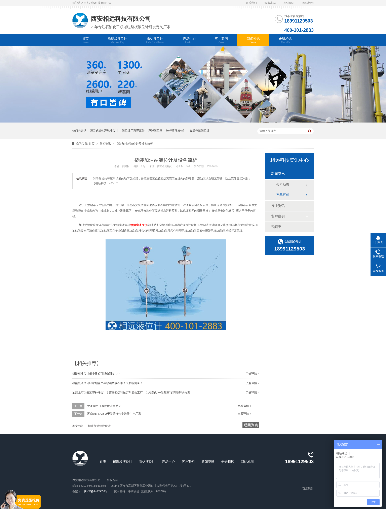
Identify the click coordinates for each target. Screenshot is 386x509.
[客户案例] (193, 121)
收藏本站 (270, 2)
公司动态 (282, 184)
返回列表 (251, 425)
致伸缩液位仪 (138, 225)
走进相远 (285, 40)
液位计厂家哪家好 (133, 130)
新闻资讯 (253, 40)
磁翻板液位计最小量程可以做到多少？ (96, 373)
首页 (85, 40)
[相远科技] (80, 17)
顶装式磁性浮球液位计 (104, 130)
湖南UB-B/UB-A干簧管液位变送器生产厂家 (114, 413)
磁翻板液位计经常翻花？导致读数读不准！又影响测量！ (107, 383)
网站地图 (308, 2)
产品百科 (282, 195)
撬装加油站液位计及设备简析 (134, 143)
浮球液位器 (155, 130)
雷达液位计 (155, 40)
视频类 (276, 227)
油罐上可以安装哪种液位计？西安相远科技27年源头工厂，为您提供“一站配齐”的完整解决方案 (131, 392)
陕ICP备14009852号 (96, 491)
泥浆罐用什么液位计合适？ (104, 406)
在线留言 (289, 2)
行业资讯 (278, 206)
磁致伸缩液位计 (199, 130)
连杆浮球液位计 (176, 130)
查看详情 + (244, 406)
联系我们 (251, 2)
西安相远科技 (164, 166)
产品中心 (189, 40)
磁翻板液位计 (117, 40)
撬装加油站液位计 (99, 426)
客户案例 (221, 40)
